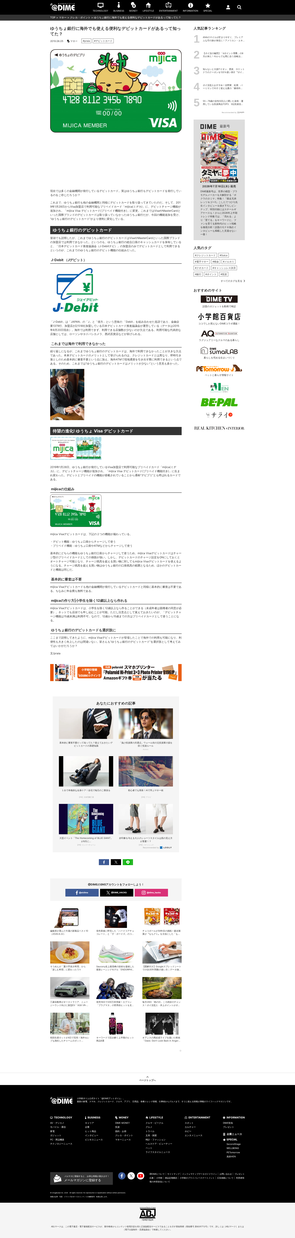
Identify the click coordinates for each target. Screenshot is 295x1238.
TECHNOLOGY (63, 1117)
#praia (86, 40)
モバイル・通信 (58, 1127)
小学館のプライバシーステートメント (197, 1178)
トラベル (150, 1131)
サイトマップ (173, 1174)
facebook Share (104, 862)
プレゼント (228, 1127)
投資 (117, 1127)
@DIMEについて (157, 1174)
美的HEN (231, 1156)
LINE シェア (128, 862)
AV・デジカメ (57, 1123)
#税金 (216, 261)
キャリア (89, 1123)
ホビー (188, 1131)
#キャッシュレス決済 (224, 267)
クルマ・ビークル (154, 1123)
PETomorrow (233, 1152)
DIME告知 (228, 1123)
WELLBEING (233, 1148)
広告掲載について (225, 1178)
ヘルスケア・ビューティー (159, 1143)
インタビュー (91, 1135)
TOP (52, 17)
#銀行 (198, 274)
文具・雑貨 (151, 1135)
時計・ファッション (156, 1139)
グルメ (149, 1127)
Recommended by (151, 847)
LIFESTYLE (156, 1117)
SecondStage (234, 1144)
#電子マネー (201, 261)
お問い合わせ (226, 1174)
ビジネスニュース (94, 1139)
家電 (52, 1131)
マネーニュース (123, 1139)
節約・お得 (120, 1131)
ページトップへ (147, 1080)
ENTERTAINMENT (199, 1117)
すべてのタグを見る (231, 280)
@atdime (83, 892)
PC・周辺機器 (57, 1139)
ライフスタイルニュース (158, 1152)
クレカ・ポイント (80, 17)
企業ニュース (234, 1134)
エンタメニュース (193, 1135)
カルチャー (190, 1127)
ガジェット (55, 1135)
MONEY (124, 1117)
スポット (189, 1123)
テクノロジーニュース (61, 1143)
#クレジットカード (205, 255)
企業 (87, 1127)
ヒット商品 (90, 1131)
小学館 (159, 1178)
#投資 (224, 274)
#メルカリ (228, 261)
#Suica (223, 255)
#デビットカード (103, 40)
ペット (149, 1148)
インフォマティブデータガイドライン (199, 1174)
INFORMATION (236, 1117)
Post (116, 862)
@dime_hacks (154, 892)
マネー (63, 17)
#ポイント (210, 274)
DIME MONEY (122, 1123)
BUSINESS (94, 1117)
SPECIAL (232, 1139)
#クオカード (201, 267)
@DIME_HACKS (119, 892)
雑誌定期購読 (171, 1178)
